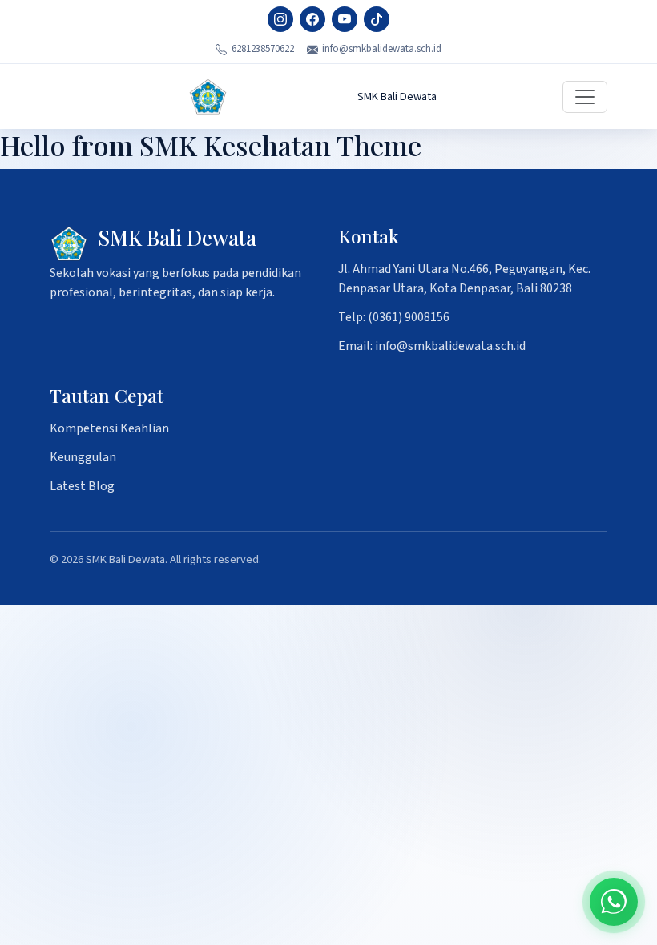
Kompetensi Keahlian (109, 428)
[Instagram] (280, 19)
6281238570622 (263, 49)
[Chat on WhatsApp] (614, 902)
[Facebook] (312, 19)
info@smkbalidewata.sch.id (381, 49)
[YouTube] (344, 19)
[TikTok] (376, 19)
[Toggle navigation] (584, 97)
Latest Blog (82, 486)
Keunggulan (83, 457)
